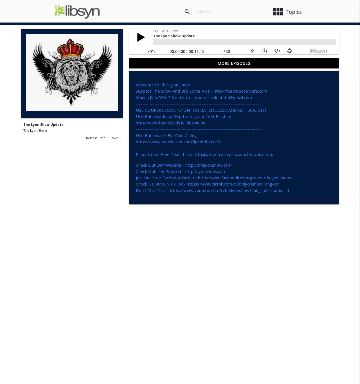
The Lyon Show (35, 130)
